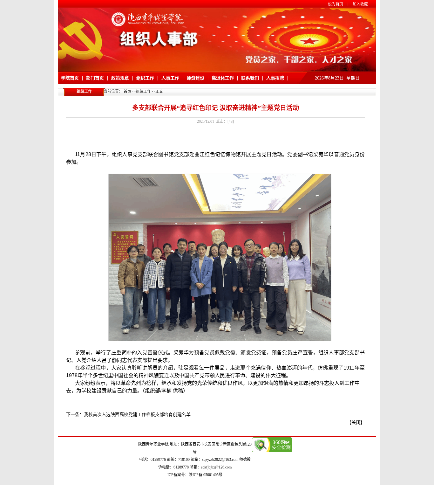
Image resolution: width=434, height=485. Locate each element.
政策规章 (120, 78)
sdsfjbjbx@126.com (216, 467)
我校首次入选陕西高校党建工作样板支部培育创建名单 (137, 414)
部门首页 (95, 78)
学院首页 (70, 78)
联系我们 (250, 78)
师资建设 (195, 78)
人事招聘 (275, 78)
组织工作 (145, 78)
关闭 (355, 422)
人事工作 (170, 78)
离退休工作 (223, 78)
